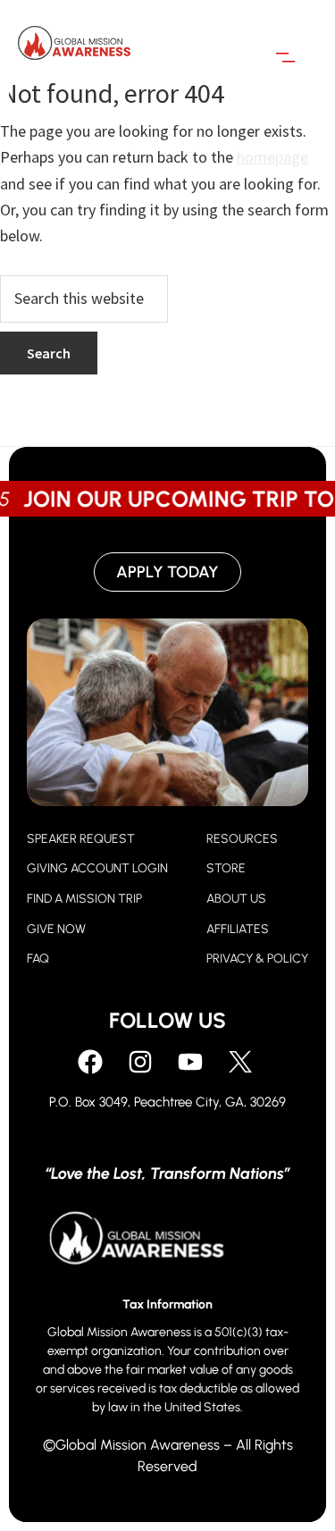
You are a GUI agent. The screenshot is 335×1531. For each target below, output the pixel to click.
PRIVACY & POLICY (257, 958)
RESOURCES (242, 838)
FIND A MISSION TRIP (84, 898)
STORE (226, 868)
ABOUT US (236, 898)
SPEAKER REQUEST (81, 838)
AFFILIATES (237, 929)
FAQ (38, 958)
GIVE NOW (56, 929)
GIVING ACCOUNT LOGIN (97, 868)
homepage (272, 157)
